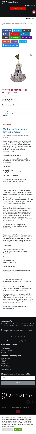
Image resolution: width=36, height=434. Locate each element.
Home (3, 23)
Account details (5, 358)
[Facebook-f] (28, 402)
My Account (4, 365)
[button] (18, 8)
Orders (3, 362)
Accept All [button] (18, 429)
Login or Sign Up (30, 5)
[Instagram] (32, 402)
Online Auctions (5, 349)
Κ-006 (6, 115)
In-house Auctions (6, 350)
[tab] (18, 124)
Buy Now (3, 352)
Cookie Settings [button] (7, 429)
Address (3, 360)
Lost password (5, 367)
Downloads (4, 363)
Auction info (7, 124)
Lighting (8, 23)
